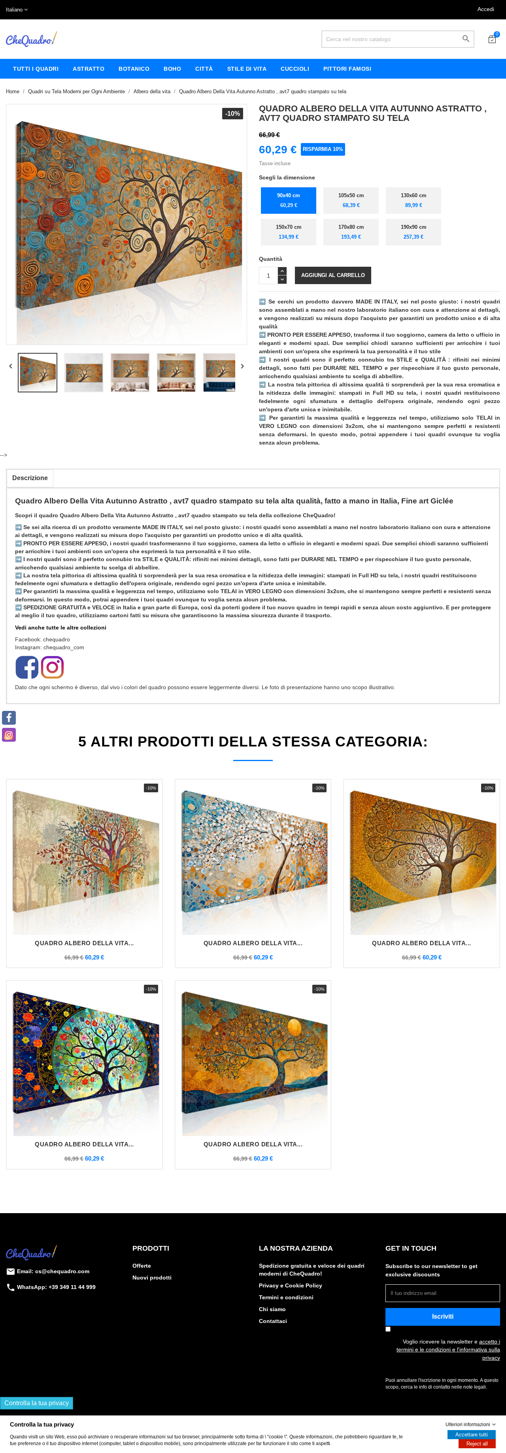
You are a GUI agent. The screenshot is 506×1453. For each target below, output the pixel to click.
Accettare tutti (471, 1435)
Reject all (477, 1444)
